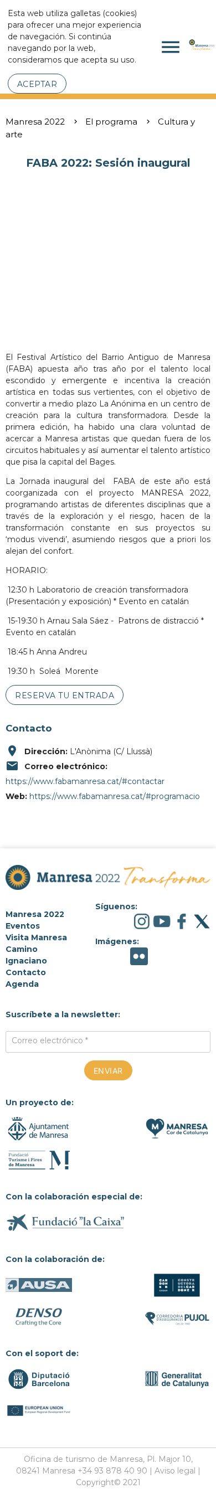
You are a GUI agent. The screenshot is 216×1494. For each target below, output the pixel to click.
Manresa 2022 (35, 121)
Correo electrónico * (50, 1040)
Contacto (26, 972)
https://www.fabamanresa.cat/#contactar (85, 781)
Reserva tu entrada (64, 695)
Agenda (22, 984)
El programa (111, 121)
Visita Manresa (36, 937)
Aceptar (37, 84)
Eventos (23, 926)
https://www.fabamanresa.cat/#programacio (114, 796)
